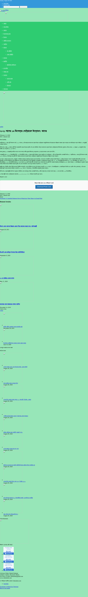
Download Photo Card (44, 186)
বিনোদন (5, 37)
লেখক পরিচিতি (10, 54)
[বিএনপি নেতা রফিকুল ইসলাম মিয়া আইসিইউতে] (17, 249)
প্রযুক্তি (5, 44)
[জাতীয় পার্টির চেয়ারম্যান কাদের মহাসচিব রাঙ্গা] (12, 325)
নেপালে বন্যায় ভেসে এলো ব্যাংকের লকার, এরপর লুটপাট (15, 367)
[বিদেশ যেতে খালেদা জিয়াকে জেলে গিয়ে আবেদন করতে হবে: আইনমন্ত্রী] (17, 223)
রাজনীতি (5, 61)
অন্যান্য (5, 75)
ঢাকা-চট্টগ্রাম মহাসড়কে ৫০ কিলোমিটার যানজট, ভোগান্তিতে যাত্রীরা (18, 498)
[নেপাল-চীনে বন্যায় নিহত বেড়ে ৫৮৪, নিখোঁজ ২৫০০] (12, 480)
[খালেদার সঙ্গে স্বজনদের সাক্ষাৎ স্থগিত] (17, 300)
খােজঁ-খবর (9, 82)
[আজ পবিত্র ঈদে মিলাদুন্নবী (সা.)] (12, 512)
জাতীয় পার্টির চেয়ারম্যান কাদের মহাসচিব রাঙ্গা (12, 326)
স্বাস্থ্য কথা (5, 71)
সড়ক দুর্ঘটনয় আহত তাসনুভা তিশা (10, 383)
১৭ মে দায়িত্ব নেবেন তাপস (7, 278)
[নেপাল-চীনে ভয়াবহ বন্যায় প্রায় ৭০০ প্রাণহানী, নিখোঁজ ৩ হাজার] (12, 398)
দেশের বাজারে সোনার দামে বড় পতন (11, 448)
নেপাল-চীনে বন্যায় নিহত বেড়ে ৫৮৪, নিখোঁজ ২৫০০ (14, 481)
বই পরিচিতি (9, 51)
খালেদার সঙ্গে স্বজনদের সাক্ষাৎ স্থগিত (10, 304)
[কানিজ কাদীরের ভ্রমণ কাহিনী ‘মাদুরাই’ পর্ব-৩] (12, 431)
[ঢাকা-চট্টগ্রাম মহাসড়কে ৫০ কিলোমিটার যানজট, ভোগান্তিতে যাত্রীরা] (12, 496)
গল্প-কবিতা (5, 68)
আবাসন (5, 30)
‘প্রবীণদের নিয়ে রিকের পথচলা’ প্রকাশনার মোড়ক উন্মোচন (15, 416)
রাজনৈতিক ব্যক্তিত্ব (11, 65)
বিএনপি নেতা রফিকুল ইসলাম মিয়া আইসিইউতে (12, 252)
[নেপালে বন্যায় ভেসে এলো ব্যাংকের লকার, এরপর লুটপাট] (12, 365)
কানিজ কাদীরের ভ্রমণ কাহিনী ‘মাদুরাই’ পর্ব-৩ (13, 432)
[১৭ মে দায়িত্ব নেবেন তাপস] (17, 274)
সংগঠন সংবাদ (10, 78)
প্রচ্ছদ (4, 23)
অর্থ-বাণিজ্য (6, 27)
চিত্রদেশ (9, 85)
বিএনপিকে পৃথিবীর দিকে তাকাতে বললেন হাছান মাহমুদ (14, 343)
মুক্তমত (5, 58)
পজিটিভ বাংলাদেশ (7, 40)
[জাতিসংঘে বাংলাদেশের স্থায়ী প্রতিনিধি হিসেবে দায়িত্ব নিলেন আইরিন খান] (12, 463)
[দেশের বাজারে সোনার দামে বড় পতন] (12, 447)
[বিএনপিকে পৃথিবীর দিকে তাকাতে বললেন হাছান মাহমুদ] (12, 341)
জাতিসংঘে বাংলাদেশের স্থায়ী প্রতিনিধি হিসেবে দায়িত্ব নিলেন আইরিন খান (19, 465)
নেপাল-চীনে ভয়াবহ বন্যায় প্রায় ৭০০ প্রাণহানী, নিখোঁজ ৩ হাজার (17, 399)
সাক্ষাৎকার (5, 89)
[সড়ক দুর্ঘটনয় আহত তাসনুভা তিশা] (12, 381)
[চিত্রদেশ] (2, 11)
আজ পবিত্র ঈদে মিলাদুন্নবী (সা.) (10, 514)
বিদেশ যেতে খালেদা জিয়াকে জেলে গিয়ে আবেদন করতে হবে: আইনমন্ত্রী (18, 226)
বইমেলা (5, 47)
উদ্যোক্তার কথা (6, 34)
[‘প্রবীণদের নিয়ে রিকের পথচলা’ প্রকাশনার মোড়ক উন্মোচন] (12, 414)
